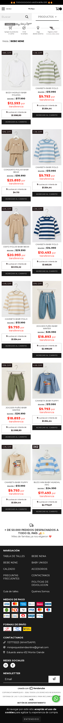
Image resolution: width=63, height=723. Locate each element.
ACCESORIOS (39, 569)
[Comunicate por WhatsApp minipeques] (56, 698)
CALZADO (9, 569)
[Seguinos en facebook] (12, 665)
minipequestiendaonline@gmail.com (28, 647)
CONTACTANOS (41, 575)
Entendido (31, 719)
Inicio (5, 41)
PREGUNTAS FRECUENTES (11, 577)
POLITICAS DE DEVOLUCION (40, 583)
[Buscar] (26, 17)
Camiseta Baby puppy (47, 400)
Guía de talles (10, 591)
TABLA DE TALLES (14, 556)
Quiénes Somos (40, 591)
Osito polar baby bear (16, 246)
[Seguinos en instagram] (5, 665)
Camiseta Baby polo (47, 88)
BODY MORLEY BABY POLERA (16, 93)
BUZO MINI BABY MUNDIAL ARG (47, 483)
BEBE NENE (10, 562)
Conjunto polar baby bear (16, 170)
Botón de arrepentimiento (31, 703)
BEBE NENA (39, 556)
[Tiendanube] (31, 689)
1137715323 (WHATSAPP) (21, 642)
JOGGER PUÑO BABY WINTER (47, 327)
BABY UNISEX (40, 562)
